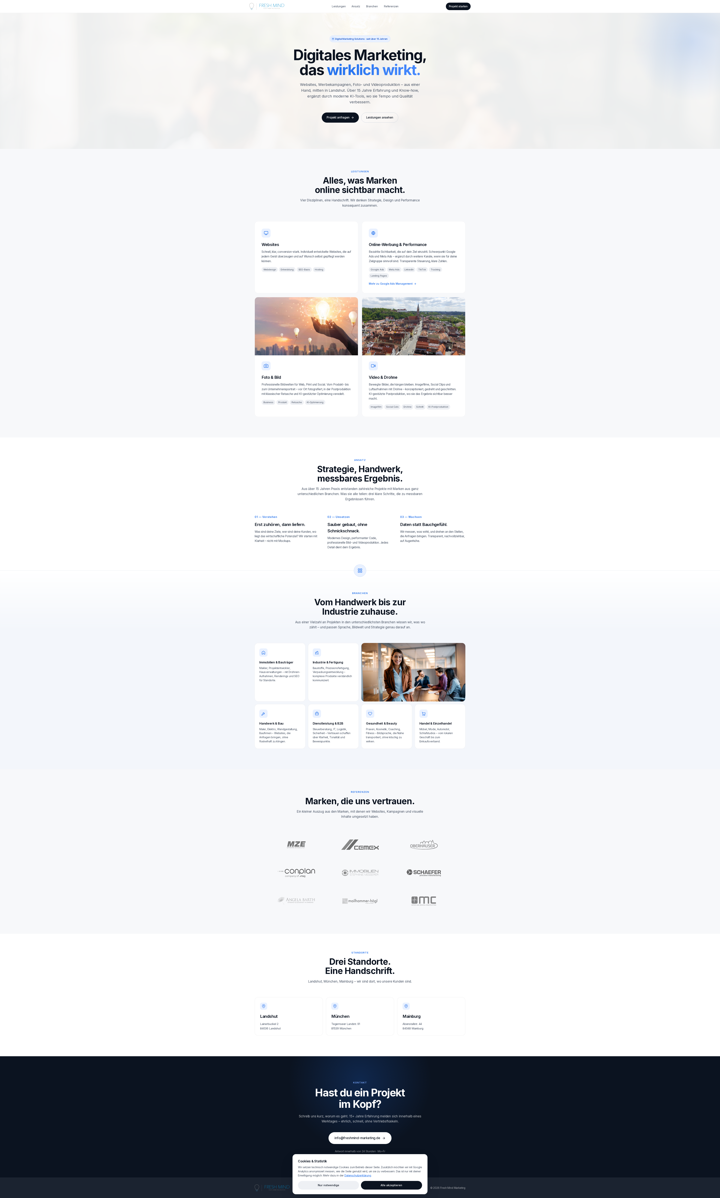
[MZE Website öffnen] (296, 844)
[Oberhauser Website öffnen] (424, 844)
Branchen (372, 6)
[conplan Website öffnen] (296, 872)
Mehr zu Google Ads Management (392, 283)
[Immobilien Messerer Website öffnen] (360, 872)
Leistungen (339, 6)
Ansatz (356, 6)
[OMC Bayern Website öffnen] (424, 901)
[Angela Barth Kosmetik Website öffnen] (296, 901)
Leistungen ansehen (379, 117)
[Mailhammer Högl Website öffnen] (360, 901)
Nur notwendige (328, 1185)
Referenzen (391, 6)
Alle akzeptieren (391, 1185)
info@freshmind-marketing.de (357, 1138)
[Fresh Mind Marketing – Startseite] (266, 6)
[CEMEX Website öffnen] (360, 844)
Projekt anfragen (338, 117)
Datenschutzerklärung (357, 1175)
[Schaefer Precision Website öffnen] (424, 872)
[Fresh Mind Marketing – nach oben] (272, 1187)
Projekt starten (458, 6)
